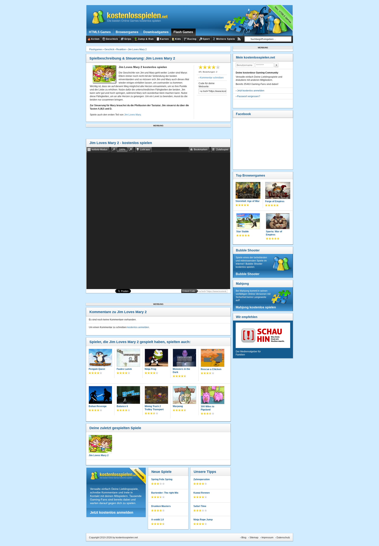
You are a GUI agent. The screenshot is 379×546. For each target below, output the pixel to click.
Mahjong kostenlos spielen (256, 307)
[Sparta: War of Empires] (278, 221)
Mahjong (242, 283)
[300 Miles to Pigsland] (212, 395)
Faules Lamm (124, 369)
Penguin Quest (97, 369)
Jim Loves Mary (132, 114)
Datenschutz (283, 537)
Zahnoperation (201, 479)
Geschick (112, 39)
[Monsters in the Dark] (184, 358)
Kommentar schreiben (212, 77)
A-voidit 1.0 (157, 519)
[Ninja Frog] (156, 358)
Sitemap (254, 537)
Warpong (178, 406)
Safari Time (199, 506)
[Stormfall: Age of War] (248, 191)
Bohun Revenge (98, 406)
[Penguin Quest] (100, 358)
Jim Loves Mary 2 (137, 49)
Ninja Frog (150, 369)
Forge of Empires (274, 201)
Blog (243, 537)
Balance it (122, 406)
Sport (206, 39)
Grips (127, 39)
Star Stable (242, 231)
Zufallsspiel (222, 149)
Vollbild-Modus (99, 149)
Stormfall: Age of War (247, 201)
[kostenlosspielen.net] (127, 17)
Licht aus (145, 149)
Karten (164, 39)
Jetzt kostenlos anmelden (111, 512)
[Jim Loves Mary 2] (100, 444)
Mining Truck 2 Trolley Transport (154, 408)
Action (95, 39)
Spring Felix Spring (161, 479)
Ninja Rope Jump (203, 519)
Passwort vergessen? (248, 96)
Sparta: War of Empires (274, 233)
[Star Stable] (248, 221)
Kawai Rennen (201, 492)
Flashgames (95, 49)
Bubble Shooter (248, 250)
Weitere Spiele (225, 39)
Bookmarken (200, 149)
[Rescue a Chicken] (212, 358)
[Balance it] (128, 395)
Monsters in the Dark (181, 371)
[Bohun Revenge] (100, 395)
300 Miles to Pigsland (207, 408)
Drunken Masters (161, 506)
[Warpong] (184, 395)
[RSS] (239, 39)
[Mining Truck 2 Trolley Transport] (156, 395)
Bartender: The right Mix (164, 492)
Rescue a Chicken (211, 369)
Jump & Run (146, 39)
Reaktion (121, 49)
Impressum (267, 537)
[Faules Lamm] (128, 358)
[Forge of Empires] (277, 191)
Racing (191, 39)
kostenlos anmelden (138, 327)
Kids (178, 39)
